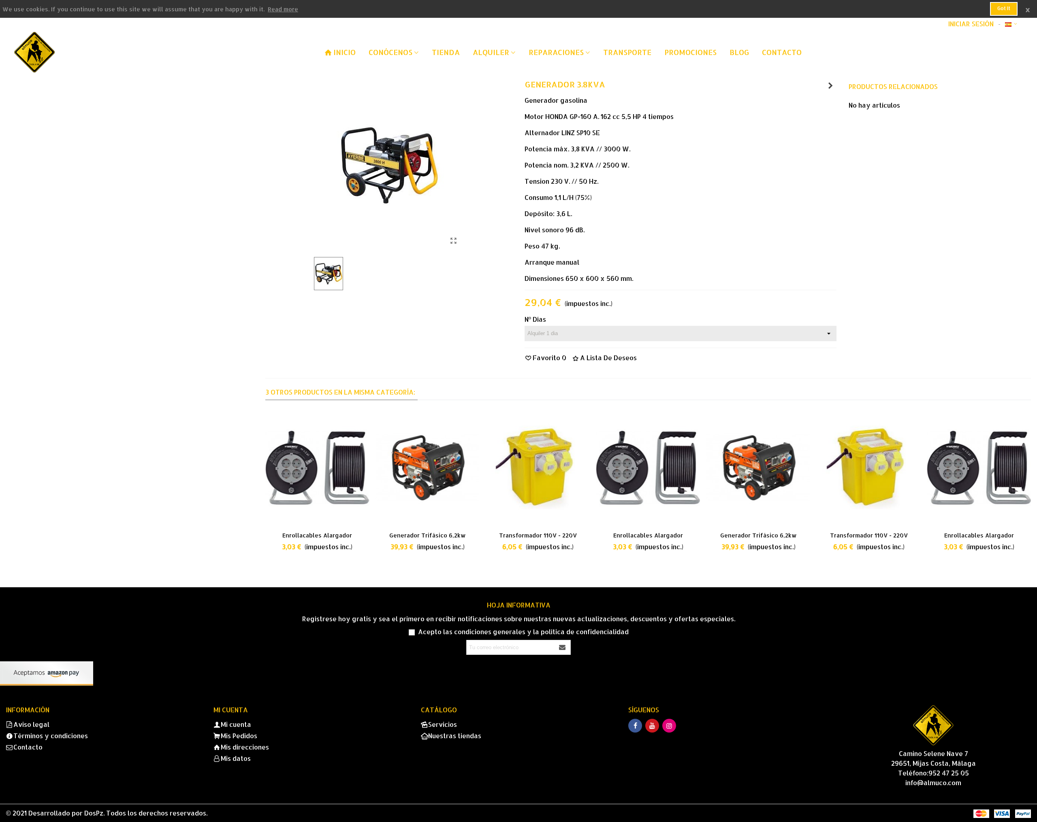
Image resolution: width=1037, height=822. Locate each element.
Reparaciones (556, 52)
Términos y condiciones (50, 735)
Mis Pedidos (239, 735)
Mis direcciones (245, 747)
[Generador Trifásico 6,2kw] (830, 85)
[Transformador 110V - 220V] (538, 467)
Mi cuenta (236, 724)
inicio (344, 52)
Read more (283, 9)
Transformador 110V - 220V (538, 535)
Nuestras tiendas (454, 735)
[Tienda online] (58, 52)
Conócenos (390, 52)
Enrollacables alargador (317, 535)
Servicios (442, 724)
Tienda (446, 52)
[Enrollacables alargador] (317, 467)
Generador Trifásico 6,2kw (427, 535)
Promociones (690, 52)
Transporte (627, 52)
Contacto (782, 52)
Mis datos (236, 758)
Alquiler (491, 52)
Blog (739, 52)
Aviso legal (31, 724)
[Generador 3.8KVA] (454, 240)
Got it (1003, 8)
